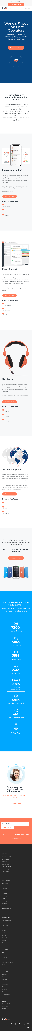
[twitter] (11, 1024)
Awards (4, 976)
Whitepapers (5, 923)
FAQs (3, 954)
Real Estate (4, 903)
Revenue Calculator (6, 920)
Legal (3, 898)
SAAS (3, 905)
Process (5, 508)
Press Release (5, 984)
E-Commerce (5, 886)
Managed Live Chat (6, 856)
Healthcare (4, 893)
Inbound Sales (5, 871)
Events (3, 986)
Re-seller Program (6, 994)
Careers (4, 991)
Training (4, 952)
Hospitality (4, 896)
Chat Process (6, 206)
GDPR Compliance (6, 1008)
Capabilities (6, 411)
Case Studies (5, 925)
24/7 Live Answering (6, 874)
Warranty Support (6, 869)
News (3, 981)
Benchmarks (6, 211)
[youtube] (19, 1024)
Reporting (6, 215)
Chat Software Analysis (7, 962)
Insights (4, 932)
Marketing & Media (6, 901)
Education (4, 888)
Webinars (4, 935)
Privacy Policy (5, 1006)
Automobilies (5, 883)
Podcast (4, 940)
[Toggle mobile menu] (29, 8)
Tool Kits (4, 964)
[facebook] (7, 1024)
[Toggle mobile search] (26, 8)
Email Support (5, 859)
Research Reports (6, 928)
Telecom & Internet (6, 908)
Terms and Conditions (7, 1003)
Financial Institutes (6, 891)
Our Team (4, 979)
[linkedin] (24, 1024)
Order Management (6, 866)
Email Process (7, 305)
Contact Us (4, 989)
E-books (4, 930)
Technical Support (6, 864)
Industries (4, 957)
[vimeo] (28, 1028)
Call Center (4, 861)
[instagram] (15, 1024)
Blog (3, 942)
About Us (4, 974)
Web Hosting (5, 910)
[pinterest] (28, 1024)
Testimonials (5, 937)
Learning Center (5, 959)
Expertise (5, 503)
